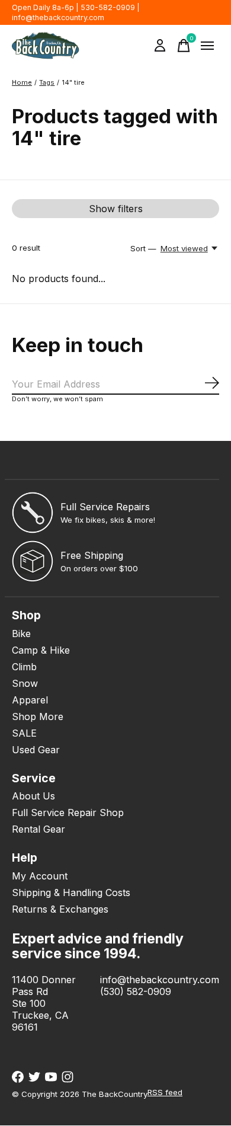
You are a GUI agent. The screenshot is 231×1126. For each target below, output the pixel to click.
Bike (21, 633)
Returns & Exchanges (60, 909)
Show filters (116, 209)
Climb (24, 667)
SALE (24, 733)
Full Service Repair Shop (68, 812)
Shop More (37, 716)
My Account (40, 876)
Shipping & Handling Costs (71, 892)
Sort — (143, 248)
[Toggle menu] (207, 45)
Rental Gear (38, 829)
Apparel (30, 700)
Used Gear (36, 750)
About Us (33, 796)
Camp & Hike (41, 650)
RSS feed (164, 1092)
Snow (25, 683)
